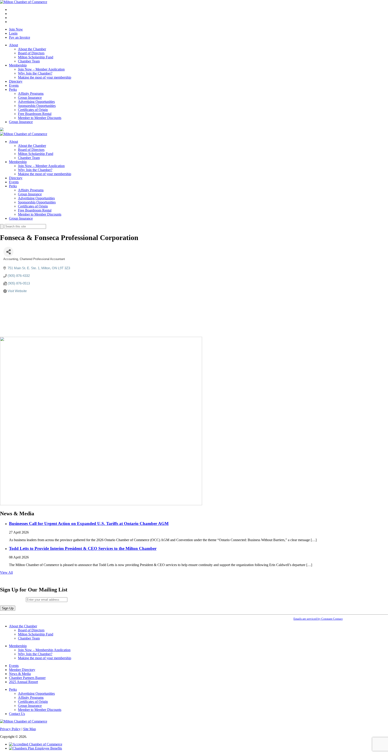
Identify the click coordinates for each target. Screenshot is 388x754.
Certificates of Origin (33, 110)
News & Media (20, 674)
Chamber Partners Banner (27, 678)
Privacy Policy (10, 729)
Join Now (16, 29)
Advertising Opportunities (36, 102)
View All (6, 572)
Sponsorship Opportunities (37, 106)
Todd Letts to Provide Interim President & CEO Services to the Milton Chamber (83, 548)
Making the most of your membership (44, 77)
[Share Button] (8, 252)
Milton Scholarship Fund (35, 57)
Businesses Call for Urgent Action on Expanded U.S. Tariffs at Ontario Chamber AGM (89, 523)
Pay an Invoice (19, 37)
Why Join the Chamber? (35, 73)
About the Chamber (32, 49)
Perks (13, 89)
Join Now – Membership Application (44, 650)
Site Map (29, 729)
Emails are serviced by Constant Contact (318, 618)
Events (14, 85)
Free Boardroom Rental (34, 114)
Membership (18, 65)
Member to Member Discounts (39, 118)
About (13, 45)
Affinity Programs (31, 93)
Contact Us (17, 714)
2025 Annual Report (23, 682)
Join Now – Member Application (41, 69)
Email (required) (13, 599)
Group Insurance (30, 97)
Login (13, 33)
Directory (15, 81)
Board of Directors (31, 53)
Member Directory (22, 670)
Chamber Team (29, 61)
